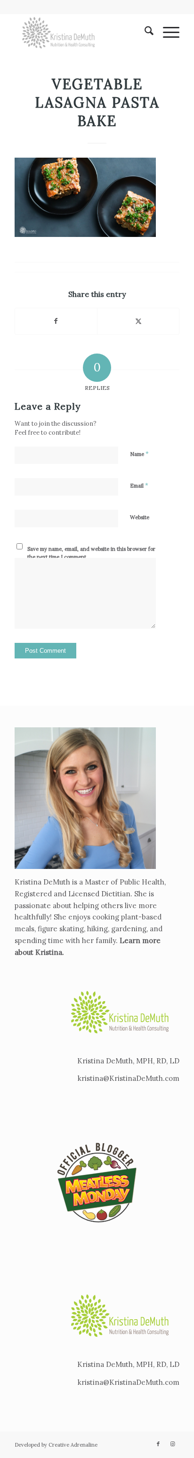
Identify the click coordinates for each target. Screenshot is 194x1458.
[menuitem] (144, 32)
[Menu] (166, 32)
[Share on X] (138, 321)
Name (139, 454)
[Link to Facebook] (158, 1444)
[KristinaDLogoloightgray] (80, 32)
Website (139, 517)
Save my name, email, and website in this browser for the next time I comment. (91, 553)
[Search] (144, 32)
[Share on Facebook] (56, 321)
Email (139, 485)
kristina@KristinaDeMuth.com (128, 1078)
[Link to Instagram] (172, 1444)
